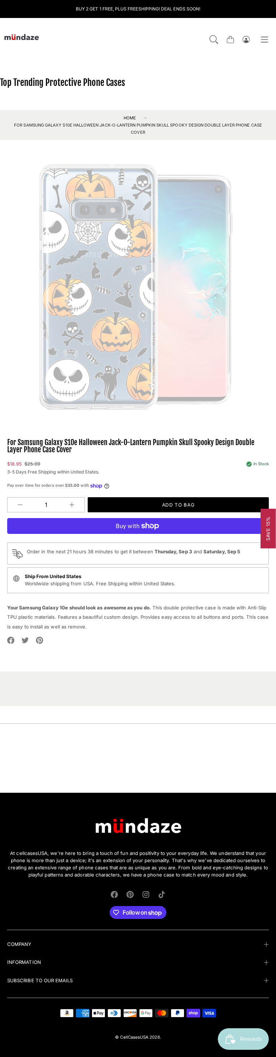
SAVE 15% (268, 528)
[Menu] (264, 40)
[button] (213, 39)
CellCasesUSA (134, 1037)
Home (130, 117)
